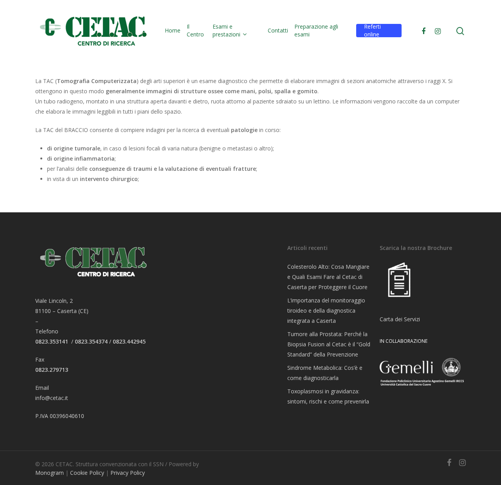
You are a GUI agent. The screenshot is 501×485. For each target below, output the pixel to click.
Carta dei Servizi (400, 319)
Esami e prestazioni (226, 30)
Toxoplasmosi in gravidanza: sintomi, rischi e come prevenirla (328, 396)
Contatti (278, 30)
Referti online (372, 30)
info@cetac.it (51, 398)
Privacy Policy (127, 472)
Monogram (49, 472)
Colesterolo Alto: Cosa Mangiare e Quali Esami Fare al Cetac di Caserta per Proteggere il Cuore (328, 277)
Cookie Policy (87, 472)
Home (172, 30)
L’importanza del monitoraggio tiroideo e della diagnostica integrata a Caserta (326, 310)
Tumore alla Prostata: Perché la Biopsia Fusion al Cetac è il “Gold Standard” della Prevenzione (328, 344)
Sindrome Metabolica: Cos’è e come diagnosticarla (324, 373)
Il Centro (195, 30)
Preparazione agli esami (316, 30)
